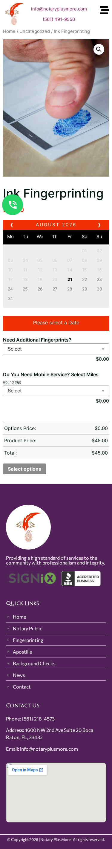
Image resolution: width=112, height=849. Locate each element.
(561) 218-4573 (38, 718)
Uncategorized (34, 31)
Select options (24, 469)
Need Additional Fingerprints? (37, 340)
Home (9, 31)
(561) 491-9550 (59, 19)
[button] (98, 49)
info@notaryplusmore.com (59, 9)
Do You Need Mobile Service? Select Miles (51, 374)
